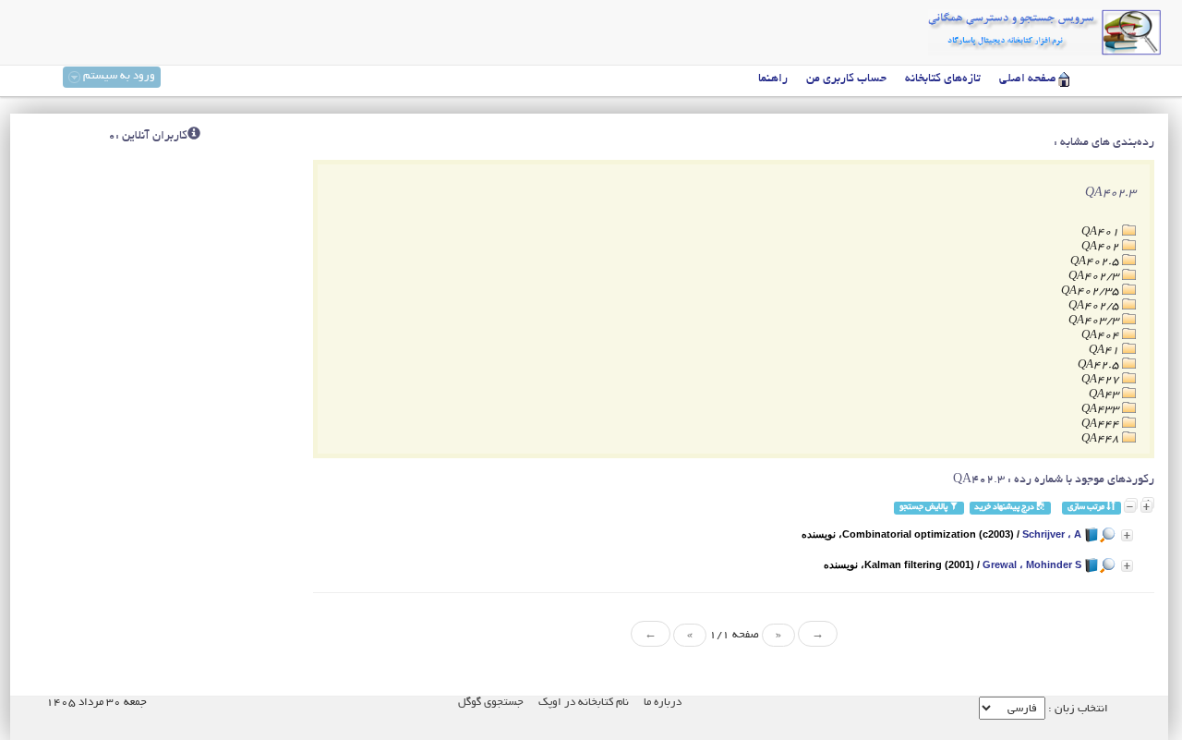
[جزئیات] (1127, 535)
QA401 (1101, 232)
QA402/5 (1095, 306)
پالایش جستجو (924, 507)
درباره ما (662, 703)
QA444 (1101, 425)
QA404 (1101, 336)
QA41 (1105, 351)
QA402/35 (1091, 291)
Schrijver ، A (1051, 534)
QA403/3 (1095, 321)
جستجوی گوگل (491, 703)
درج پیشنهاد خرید (1005, 507)
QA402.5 (1096, 262)
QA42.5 (1100, 365)
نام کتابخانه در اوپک (583, 703)
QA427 (1101, 380)
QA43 (1105, 395)
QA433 (1101, 410)
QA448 (1101, 439)
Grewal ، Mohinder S (1032, 564)
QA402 (1101, 247)
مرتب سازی (1086, 507)
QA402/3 (1095, 277)
